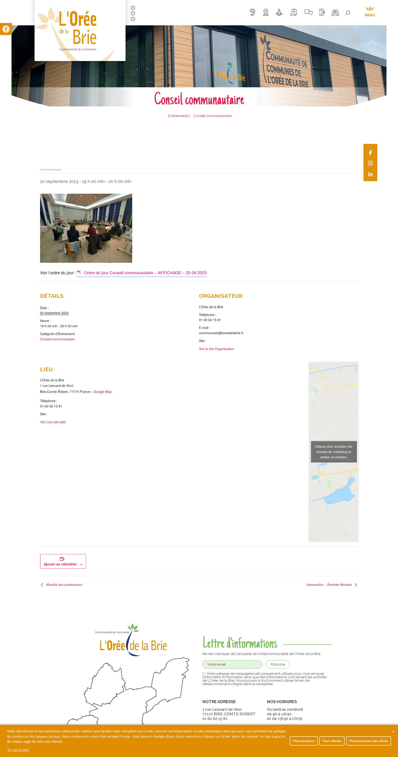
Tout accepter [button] (303, 741)
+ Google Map (101, 391)
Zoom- (133, 13)
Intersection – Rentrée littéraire (330, 584)
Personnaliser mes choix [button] (368, 741)
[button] (6, 29)
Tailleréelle (133, 19)
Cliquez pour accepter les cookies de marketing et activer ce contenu (333, 451)
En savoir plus (18, 750)
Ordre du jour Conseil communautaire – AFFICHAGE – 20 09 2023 (145, 272)
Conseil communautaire (57, 339)
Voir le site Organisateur (216, 348)
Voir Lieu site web (53, 422)
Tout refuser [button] (331, 741)
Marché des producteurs (63, 584)
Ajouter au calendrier (60, 564)
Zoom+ (133, 8)
